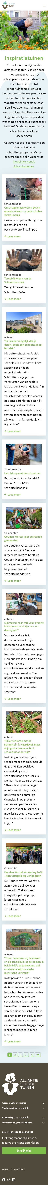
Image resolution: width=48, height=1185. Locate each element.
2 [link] (15, 1054)
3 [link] (20, 1054)
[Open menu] (43, 5)
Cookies (5, 1169)
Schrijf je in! (24, 1150)
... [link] (26, 1054)
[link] (38, 1054)
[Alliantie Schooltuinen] (12, 5)
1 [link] (9, 1054)
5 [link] (32, 1054)
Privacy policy (17, 1169)
